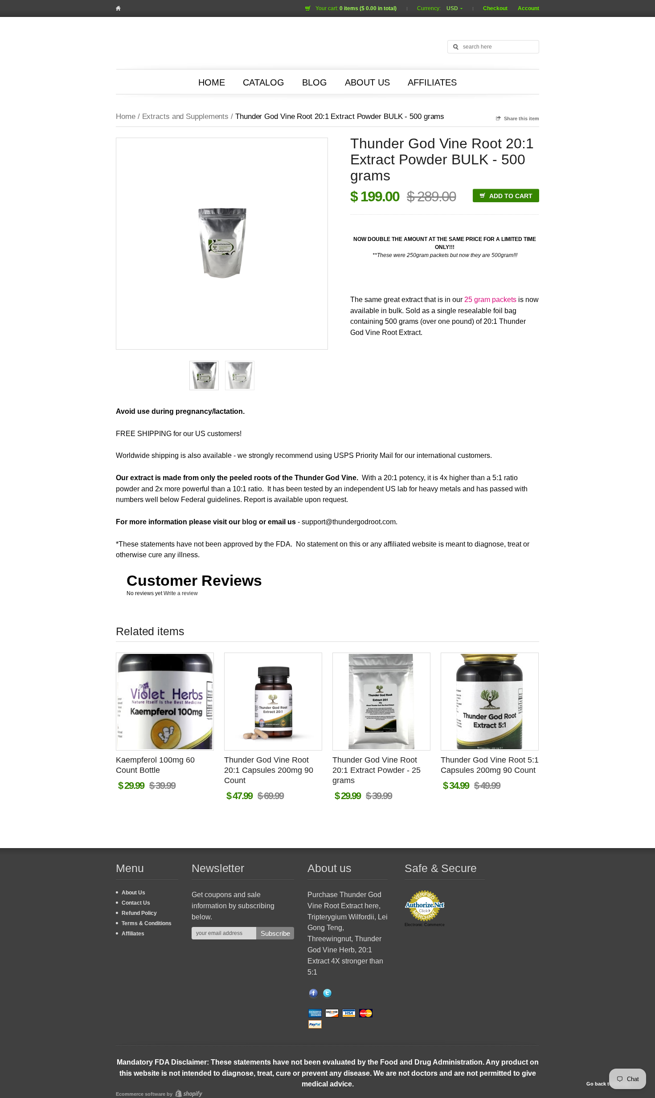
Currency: (429, 8)
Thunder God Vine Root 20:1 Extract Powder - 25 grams (376, 770)
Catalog (263, 82)
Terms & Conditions (147, 923)
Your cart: (356, 8)
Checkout (495, 8)
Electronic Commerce (425, 924)
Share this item (521, 118)
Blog (314, 82)
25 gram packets (490, 299)
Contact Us (136, 903)
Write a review (181, 593)
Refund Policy (139, 913)
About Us (367, 82)
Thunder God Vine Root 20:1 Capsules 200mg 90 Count (268, 770)
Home (211, 82)
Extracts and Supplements (185, 116)
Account (528, 8)
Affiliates (432, 82)
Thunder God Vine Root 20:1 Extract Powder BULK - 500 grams (339, 116)
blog (249, 522)
